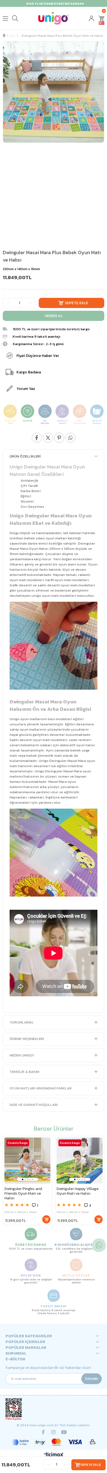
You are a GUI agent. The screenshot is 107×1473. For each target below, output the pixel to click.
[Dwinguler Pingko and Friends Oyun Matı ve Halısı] (27, 1161)
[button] (22, 1179)
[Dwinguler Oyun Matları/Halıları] (17, 35)
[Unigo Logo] (53, 18)
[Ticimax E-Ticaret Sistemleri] (53, 1455)
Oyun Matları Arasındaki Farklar (41, 1088)
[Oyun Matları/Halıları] (12, 35)
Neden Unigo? (22, 1055)
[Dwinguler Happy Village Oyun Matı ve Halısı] (80, 1161)
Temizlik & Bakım (24, 1071)
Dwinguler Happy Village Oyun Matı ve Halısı (77, 1191)
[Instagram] (53, 1432)
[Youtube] (64, 1432)
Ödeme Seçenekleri (27, 1038)
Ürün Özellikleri (25, 456)
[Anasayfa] (7, 35)
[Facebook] (43, 1432)
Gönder (91, 1379)
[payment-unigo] (53, 1442)
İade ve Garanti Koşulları (34, 1104)
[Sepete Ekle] (46, 1219)
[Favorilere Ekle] (95, 50)
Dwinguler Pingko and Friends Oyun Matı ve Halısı (23, 1193)
